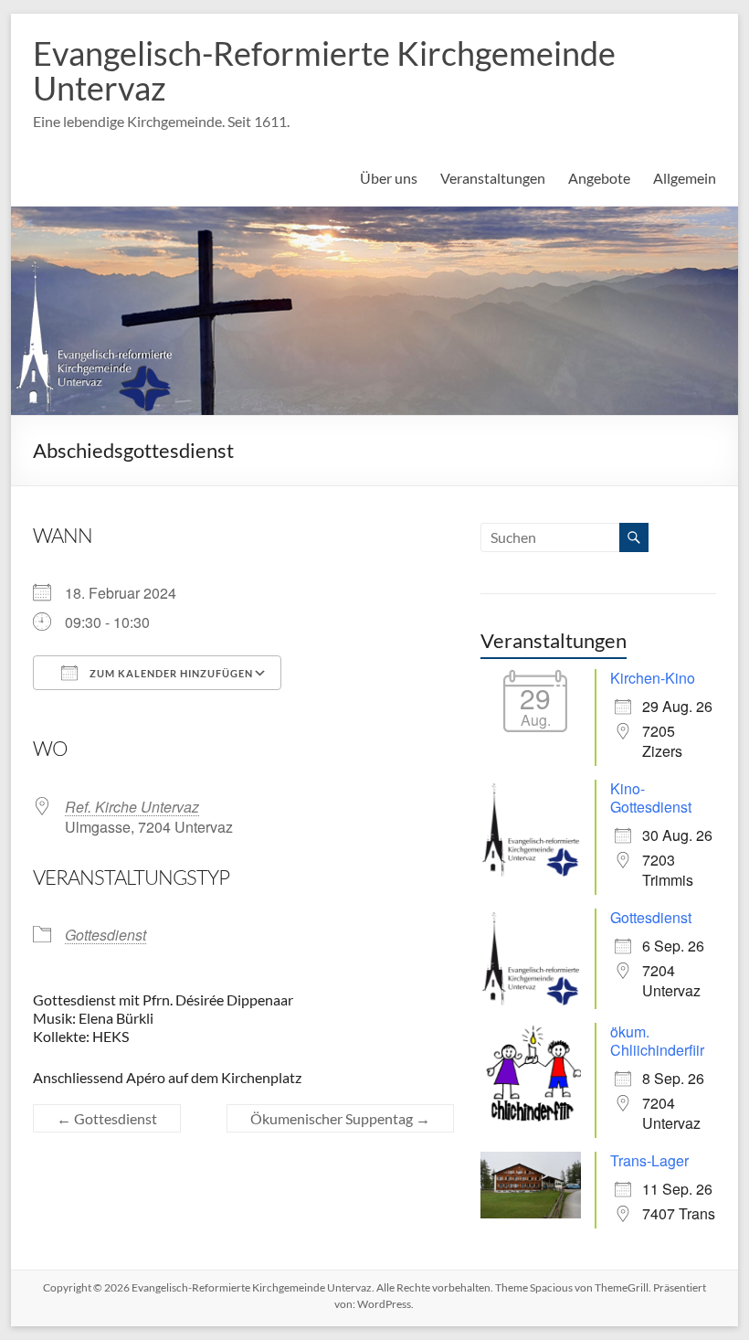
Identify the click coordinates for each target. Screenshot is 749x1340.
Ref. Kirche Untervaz (132, 806)
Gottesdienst (105, 934)
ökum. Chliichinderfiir (657, 1040)
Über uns (388, 177)
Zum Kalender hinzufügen (170, 673)
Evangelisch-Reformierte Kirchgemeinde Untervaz (324, 70)
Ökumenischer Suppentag (340, 1118)
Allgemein (684, 177)
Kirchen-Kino (652, 677)
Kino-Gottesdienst (650, 797)
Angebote (599, 177)
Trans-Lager (649, 1160)
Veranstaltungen (492, 177)
